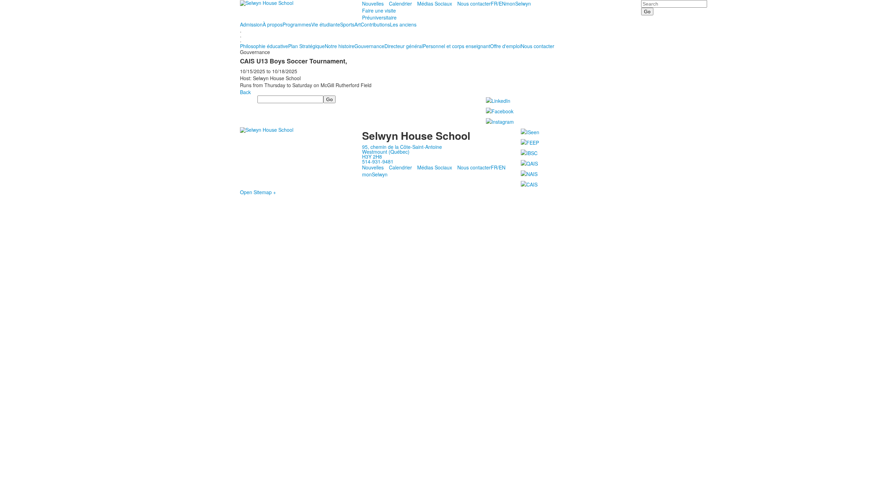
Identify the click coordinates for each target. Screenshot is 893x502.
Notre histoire (339, 46)
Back (245, 92)
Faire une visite (379, 10)
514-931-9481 (377, 161)
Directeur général (403, 46)
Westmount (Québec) (386, 151)
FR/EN (498, 3)
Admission (251, 24)
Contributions (375, 24)
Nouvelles (373, 3)
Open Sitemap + (258, 192)
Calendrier (400, 3)
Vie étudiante (325, 24)
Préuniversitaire (379, 17)
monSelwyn (518, 3)
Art (357, 24)
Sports (347, 24)
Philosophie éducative (264, 46)
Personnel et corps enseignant (456, 46)
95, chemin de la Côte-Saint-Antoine (402, 146)
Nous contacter (474, 3)
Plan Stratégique (306, 46)
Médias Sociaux (434, 3)
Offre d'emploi (505, 46)
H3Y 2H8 (372, 156)
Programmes (297, 24)
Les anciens (403, 24)
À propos (273, 24)
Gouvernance (369, 46)
